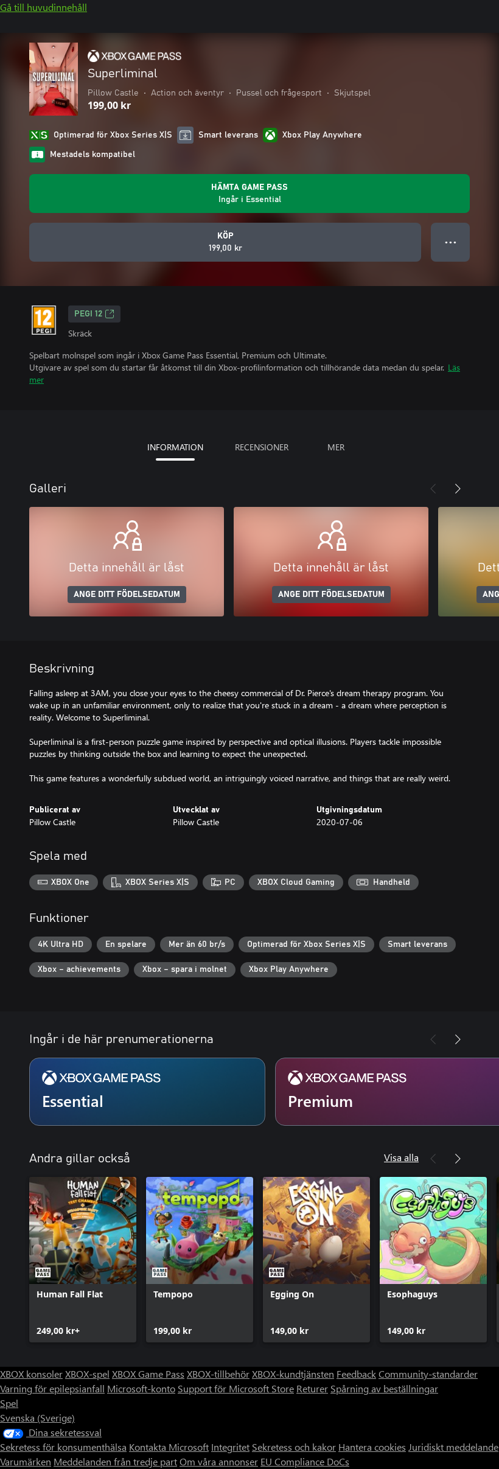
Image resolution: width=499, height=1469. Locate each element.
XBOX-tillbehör (218, 1373)
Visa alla (401, 1157)
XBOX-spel (87, 1373)
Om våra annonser (219, 1461)
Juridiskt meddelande (453, 1446)
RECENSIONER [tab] (261, 447)
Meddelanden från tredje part (115, 1461)
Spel (9, 1403)
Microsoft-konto (141, 1388)
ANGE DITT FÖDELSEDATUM (127, 594)
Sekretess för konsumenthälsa (63, 1446)
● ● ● (450, 242)
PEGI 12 (88, 314)
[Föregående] (433, 488)
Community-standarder (428, 1373)
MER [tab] (335, 447)
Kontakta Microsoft (169, 1446)
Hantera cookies (372, 1446)
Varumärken (25, 1461)
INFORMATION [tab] (175, 447)
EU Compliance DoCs (304, 1461)
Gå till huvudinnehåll (43, 7)
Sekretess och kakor (294, 1446)
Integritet (230, 1446)
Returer (312, 1388)
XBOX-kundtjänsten (293, 1373)
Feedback (356, 1373)
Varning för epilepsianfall (52, 1388)
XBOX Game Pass (148, 1373)
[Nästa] (457, 488)
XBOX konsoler (31, 1373)
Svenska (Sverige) (37, 1417)
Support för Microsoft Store (236, 1388)
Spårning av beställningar (384, 1388)
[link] (82, 1259)
